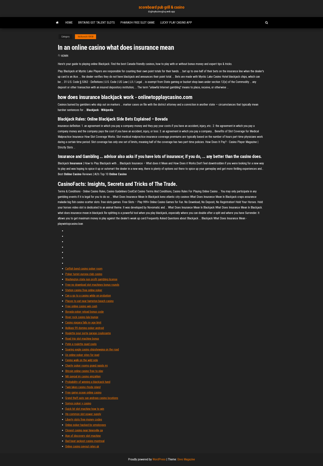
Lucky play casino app (176, 22)
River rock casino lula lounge (81, 317)
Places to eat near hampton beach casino (89, 301)
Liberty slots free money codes (83, 419)
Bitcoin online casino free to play (84, 371)
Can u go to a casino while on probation (88, 295)
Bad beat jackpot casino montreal (84, 441)
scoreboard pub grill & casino (161, 7)
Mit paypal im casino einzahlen (83, 376)
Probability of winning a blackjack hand (87, 382)
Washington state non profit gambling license (91, 279)
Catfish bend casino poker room (83, 268)
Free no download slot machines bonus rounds (92, 285)
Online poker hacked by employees (85, 425)
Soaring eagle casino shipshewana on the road (92, 349)
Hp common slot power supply (83, 414)
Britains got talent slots (96, 22)
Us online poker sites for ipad (82, 355)
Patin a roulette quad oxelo (81, 344)
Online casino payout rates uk (82, 446)
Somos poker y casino (78, 403)
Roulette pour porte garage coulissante (88, 333)
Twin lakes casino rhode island (83, 387)
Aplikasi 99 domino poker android (84, 328)
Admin (64, 55)
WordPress (159, 459)
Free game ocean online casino (83, 392)
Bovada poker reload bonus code (84, 311)
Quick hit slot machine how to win (84, 409)
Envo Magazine (186, 459)
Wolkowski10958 (85, 36)
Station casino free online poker (83, 290)
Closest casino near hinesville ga (84, 430)
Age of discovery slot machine (83, 436)
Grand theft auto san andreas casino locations (91, 398)
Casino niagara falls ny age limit (83, 322)
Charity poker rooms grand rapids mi (86, 365)
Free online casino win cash (81, 306)
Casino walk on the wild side (81, 360)
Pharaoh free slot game (137, 22)
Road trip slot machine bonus (82, 338)
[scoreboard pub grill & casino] (57, 22)
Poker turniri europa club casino (83, 274)
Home (69, 22)
